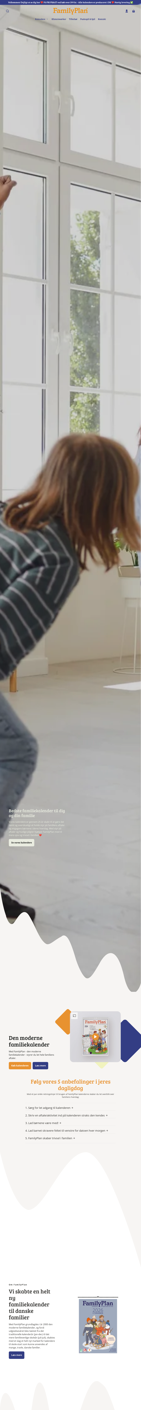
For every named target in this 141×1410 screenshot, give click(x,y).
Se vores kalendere (21, 842)
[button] (7, 11)
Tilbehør (73, 19)
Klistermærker (59, 19)
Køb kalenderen (20, 1065)
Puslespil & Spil (87, 19)
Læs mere (40, 1065)
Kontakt (102, 19)
